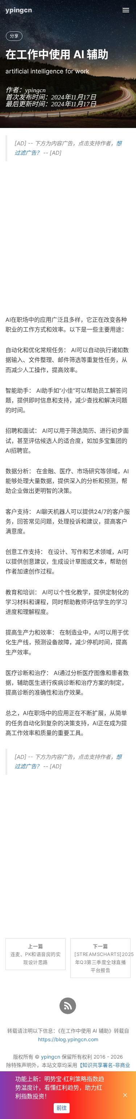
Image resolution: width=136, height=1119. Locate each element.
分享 (14, 36)
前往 (62, 1108)
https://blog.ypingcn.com (68, 1039)
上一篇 (36, 954)
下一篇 (102, 958)
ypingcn (18, 10)
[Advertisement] (68, 236)
